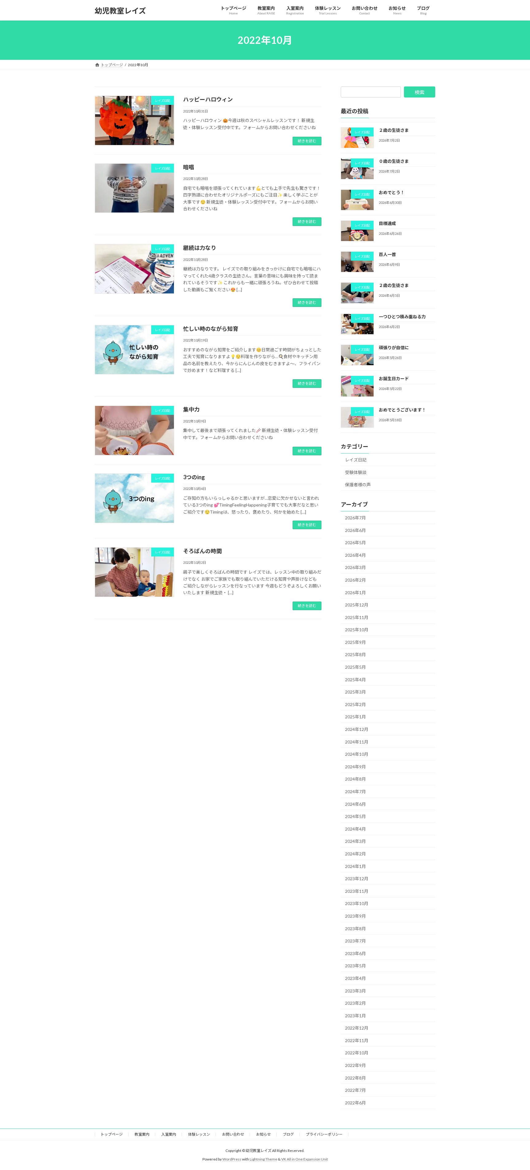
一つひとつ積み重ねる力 (402, 316)
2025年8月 (355, 654)
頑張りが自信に (394, 347)
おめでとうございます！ (402, 409)
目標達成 (387, 223)
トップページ (112, 1134)
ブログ (288, 1134)
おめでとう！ (392, 192)
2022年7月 (355, 1090)
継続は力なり (199, 247)
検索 (419, 92)
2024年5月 (355, 816)
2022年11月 (356, 1040)
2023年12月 (356, 878)
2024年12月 (356, 729)
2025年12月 (356, 604)
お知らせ (263, 1134)
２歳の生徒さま (394, 130)
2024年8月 (355, 779)
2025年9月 (355, 642)
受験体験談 (356, 472)
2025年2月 (355, 704)
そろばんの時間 (202, 551)
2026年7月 (355, 517)
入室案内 (168, 1134)
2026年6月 (355, 530)
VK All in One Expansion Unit (304, 1159)
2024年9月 (355, 766)
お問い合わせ (233, 1134)
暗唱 (188, 167)
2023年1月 (355, 1015)
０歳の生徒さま (394, 161)
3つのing (194, 477)
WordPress (231, 1159)
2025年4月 (355, 679)
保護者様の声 (358, 484)
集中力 (191, 409)
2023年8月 (355, 928)
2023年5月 (355, 966)
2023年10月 (356, 903)
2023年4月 (355, 978)
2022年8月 (355, 1077)
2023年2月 (355, 1003)
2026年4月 (355, 555)
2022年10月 (356, 1053)
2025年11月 (356, 617)
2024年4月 (355, 829)
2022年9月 (355, 1065)
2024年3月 (355, 841)
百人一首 (387, 254)
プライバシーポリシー (324, 1134)
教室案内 (142, 1134)
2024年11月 (356, 741)
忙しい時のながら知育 (210, 328)
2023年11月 (356, 891)
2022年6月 (355, 1102)
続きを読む (307, 141)
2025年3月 (355, 691)
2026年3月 (355, 567)
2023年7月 (355, 940)
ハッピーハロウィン (208, 99)
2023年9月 (355, 916)
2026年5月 (355, 542)
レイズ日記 (356, 459)
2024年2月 (355, 853)
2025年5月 (355, 667)
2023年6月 (355, 953)
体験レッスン (199, 1134)
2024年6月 (355, 804)
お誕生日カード (394, 378)
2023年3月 (355, 990)
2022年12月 (356, 1027)
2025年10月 (356, 629)
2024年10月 (356, 754)
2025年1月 (355, 717)
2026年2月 (355, 580)
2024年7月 (355, 791)
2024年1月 (355, 866)
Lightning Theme (263, 1159)
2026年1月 (355, 592)
